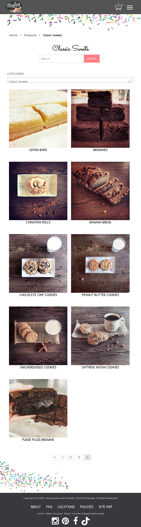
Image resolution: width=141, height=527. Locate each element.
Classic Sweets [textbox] (69, 81)
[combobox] (70, 80)
